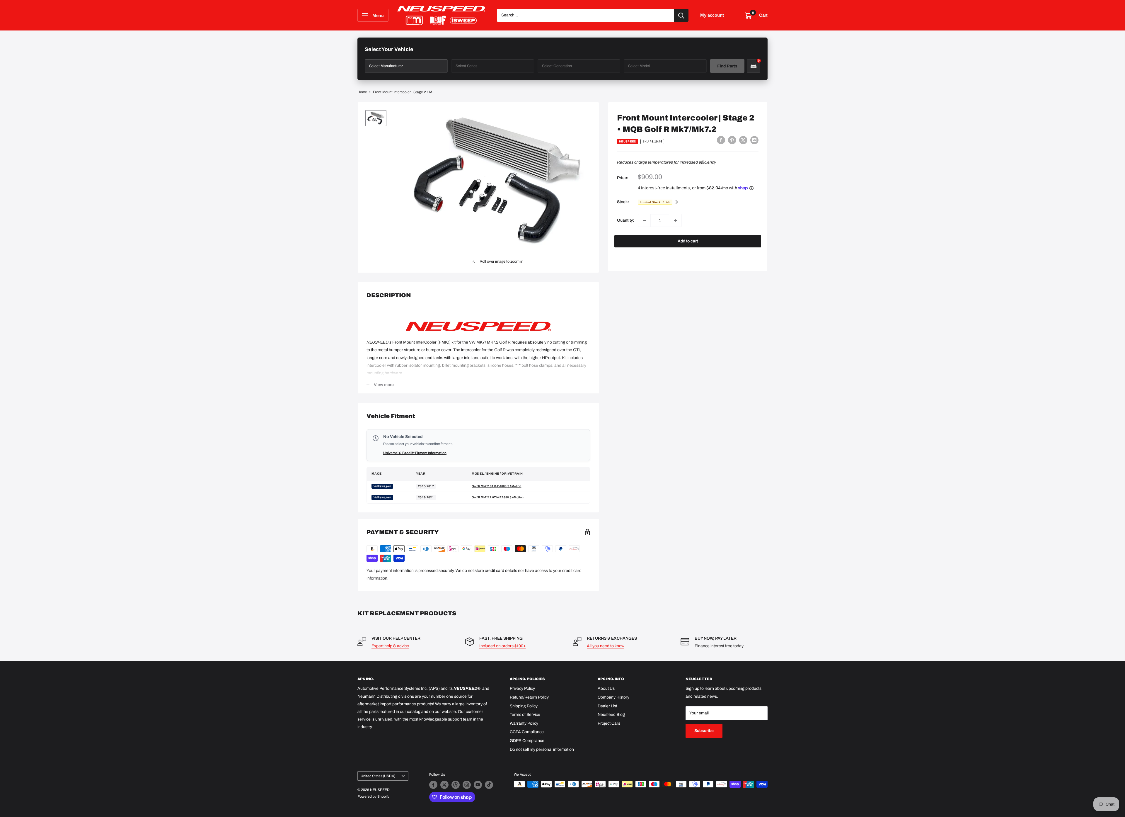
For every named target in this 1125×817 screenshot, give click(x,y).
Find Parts (727, 66)
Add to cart (688, 241)
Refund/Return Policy (529, 697)
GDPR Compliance (527, 740)
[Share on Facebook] (721, 140)
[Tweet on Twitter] (743, 140)
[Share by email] (754, 140)
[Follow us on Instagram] (467, 785)
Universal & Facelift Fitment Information (414, 453)
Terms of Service (525, 714)
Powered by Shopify (373, 796)
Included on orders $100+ (502, 646)
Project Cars (609, 723)
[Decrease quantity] (644, 220)
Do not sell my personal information (542, 749)
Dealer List (607, 706)
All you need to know (605, 646)
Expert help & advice (390, 646)
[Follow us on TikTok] (489, 785)
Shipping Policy (524, 706)
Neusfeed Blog (611, 714)
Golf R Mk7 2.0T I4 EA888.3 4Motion (496, 486)
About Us (606, 688)
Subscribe (704, 730)
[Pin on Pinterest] (732, 140)
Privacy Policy (522, 688)
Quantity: (625, 220)
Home (362, 92)
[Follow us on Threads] (455, 785)
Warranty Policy (524, 723)
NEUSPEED (627, 141)
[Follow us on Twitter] (444, 785)
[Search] (681, 15)
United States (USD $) (378, 776)
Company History (613, 697)
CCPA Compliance (527, 732)
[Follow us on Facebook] (433, 785)
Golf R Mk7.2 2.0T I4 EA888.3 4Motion (498, 497)
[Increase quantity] (675, 220)
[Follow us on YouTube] (478, 785)
